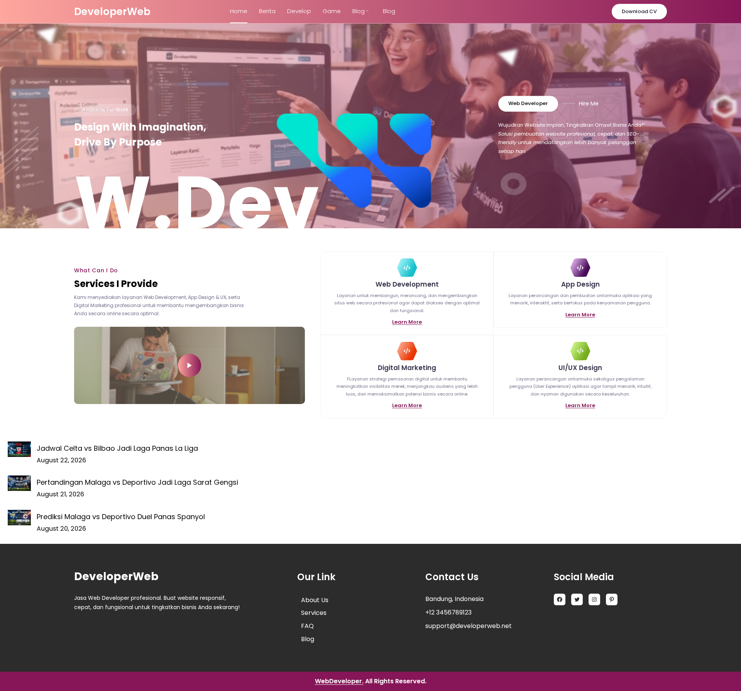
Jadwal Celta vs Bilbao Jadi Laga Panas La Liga (117, 448)
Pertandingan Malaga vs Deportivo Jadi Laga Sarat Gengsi (137, 482)
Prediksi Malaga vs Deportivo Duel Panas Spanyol (121, 516)
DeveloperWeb (112, 12)
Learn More (407, 322)
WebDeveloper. (339, 681)
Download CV (639, 11)
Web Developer (528, 103)
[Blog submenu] (367, 10)
